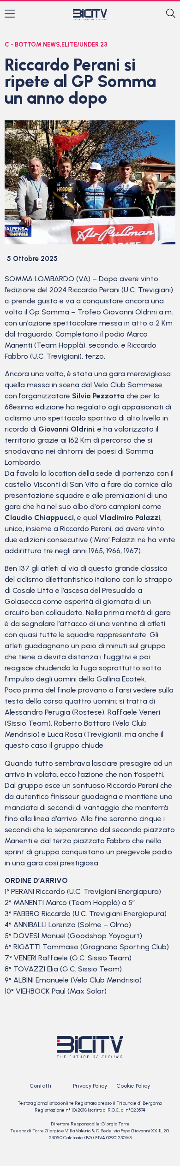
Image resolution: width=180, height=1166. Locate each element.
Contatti (40, 1086)
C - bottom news (32, 44)
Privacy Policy (90, 1086)
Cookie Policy (133, 1086)
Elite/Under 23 (84, 44)
